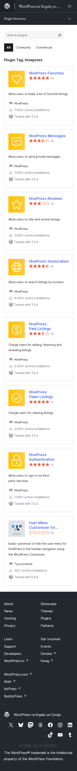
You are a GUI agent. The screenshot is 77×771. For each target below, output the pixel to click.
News (8, 611)
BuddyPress (15, 696)
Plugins (46, 618)
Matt (10, 682)
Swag (47, 661)
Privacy (9, 626)
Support (10, 646)
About (8, 604)
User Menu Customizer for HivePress (42, 525)
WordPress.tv (16, 661)
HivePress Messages (47, 136)
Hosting (10, 618)
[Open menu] (70, 6)
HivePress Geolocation (49, 261)
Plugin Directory (15, 18)
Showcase (48, 604)
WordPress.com (18, 674)
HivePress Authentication (41, 457)
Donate (48, 654)
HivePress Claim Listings (41, 394)
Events (46, 646)
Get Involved (50, 639)
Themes (47, 611)
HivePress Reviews (45, 198)
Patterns (47, 626)
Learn (8, 639)
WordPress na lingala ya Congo (37, 715)
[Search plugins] (60, 35)
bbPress (12, 689)
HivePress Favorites (46, 73)
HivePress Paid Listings (40, 326)
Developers (12, 654)
